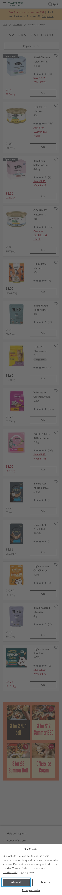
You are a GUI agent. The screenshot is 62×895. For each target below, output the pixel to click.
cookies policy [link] (10, 872)
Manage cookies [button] (31, 890)
